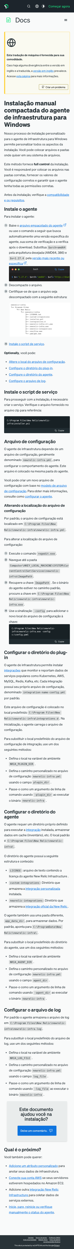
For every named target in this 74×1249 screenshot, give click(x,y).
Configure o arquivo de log (27, 381)
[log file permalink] (63, 1009)
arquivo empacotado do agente (41, 225)
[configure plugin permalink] (10, 657)
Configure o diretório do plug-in (30, 368)
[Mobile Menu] (66, 20)
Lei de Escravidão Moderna (51, 1242)
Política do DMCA (54, 1237)
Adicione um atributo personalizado (33, 1166)
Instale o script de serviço (26, 344)
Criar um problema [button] (55, 87)
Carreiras (31, 1237)
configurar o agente (38, 496)
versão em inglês (43, 71)
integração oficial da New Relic (46, 906)
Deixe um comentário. (33, 1130)
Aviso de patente (55, 1240)
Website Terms (42, 1240)
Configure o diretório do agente (30, 374)
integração (33, 830)
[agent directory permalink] (21, 816)
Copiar (61, 269)
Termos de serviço (41, 1237)
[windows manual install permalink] (39, 209)
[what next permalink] (43, 1149)
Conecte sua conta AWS (25, 1178)
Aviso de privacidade (29, 1240)
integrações (12, 670)
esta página (23, 76)
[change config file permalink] (58, 441)
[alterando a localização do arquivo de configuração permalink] (27, 511)
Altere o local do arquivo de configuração (37, 362)
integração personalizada (42, 888)
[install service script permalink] (60, 391)
